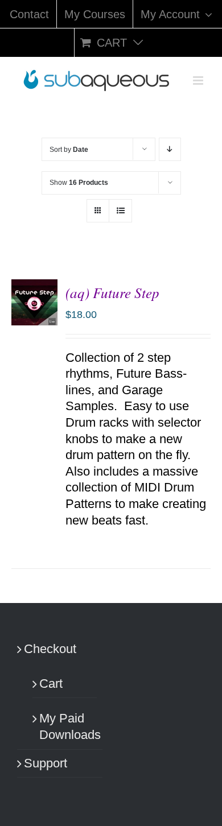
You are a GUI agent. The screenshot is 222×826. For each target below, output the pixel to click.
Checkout (50, 649)
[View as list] (120, 211)
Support (45, 763)
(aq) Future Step (112, 292)
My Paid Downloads (65, 726)
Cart (51, 683)
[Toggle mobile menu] (199, 80)
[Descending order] (170, 149)
